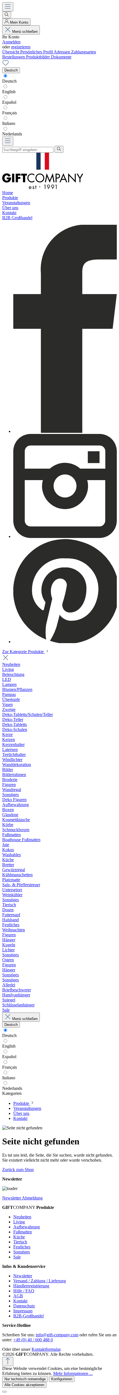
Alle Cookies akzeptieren (24, 1385)
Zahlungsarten (83, 52)
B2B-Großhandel (28, 1315)
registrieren (20, 47)
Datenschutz (24, 1305)
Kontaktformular (46, 1349)
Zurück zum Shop (18, 1169)
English (8, 91)
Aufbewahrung (26, 1226)
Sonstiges (21, 1252)
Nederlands (12, 134)
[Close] (4, 1391)
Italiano (8, 123)
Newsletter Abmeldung (22, 1198)
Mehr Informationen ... (73, 1373)
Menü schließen (25, 31)
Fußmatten (22, 1231)
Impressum (22, 1310)
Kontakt (20, 1300)
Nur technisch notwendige (25, 1379)
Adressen (62, 52)
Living (19, 1221)
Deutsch (9, 81)
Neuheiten (22, 1216)
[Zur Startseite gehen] (42, 187)
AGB (18, 1295)
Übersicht (11, 52)
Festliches (21, 1247)
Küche (19, 1236)
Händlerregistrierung (31, 1285)
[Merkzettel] (5, 64)
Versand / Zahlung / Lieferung (39, 1280)
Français (9, 112)
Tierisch (20, 1242)
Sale (17, 1257)
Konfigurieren (61, 1379)
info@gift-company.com (57, 1334)
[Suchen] (6, 14)
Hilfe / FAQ (23, 1290)
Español (9, 102)
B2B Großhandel (17, 217)
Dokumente (61, 57)
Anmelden (11, 41)
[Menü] (7, 6)
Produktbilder (38, 57)
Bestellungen (14, 57)
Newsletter (22, 1275)
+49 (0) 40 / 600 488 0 (33, 1339)
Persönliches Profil (37, 52)
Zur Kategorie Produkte (23, 651)
